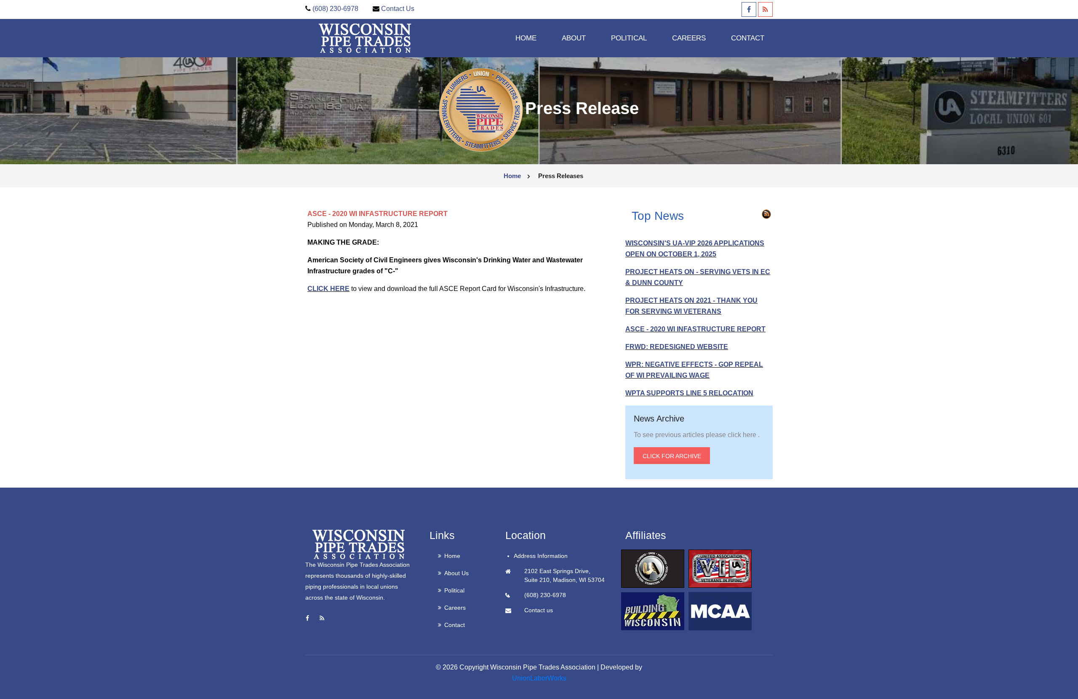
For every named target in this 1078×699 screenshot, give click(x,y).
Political (454, 590)
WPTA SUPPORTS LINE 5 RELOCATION (689, 393)
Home (525, 38)
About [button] (574, 38)
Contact (747, 38)
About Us (456, 573)
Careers (455, 607)
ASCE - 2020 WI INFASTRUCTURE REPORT (695, 329)
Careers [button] (689, 38)
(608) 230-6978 (335, 8)
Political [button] (629, 38)
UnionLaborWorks (539, 678)
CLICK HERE (328, 288)
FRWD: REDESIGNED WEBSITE (676, 346)
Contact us (538, 610)
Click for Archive (672, 456)
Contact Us (397, 8)
